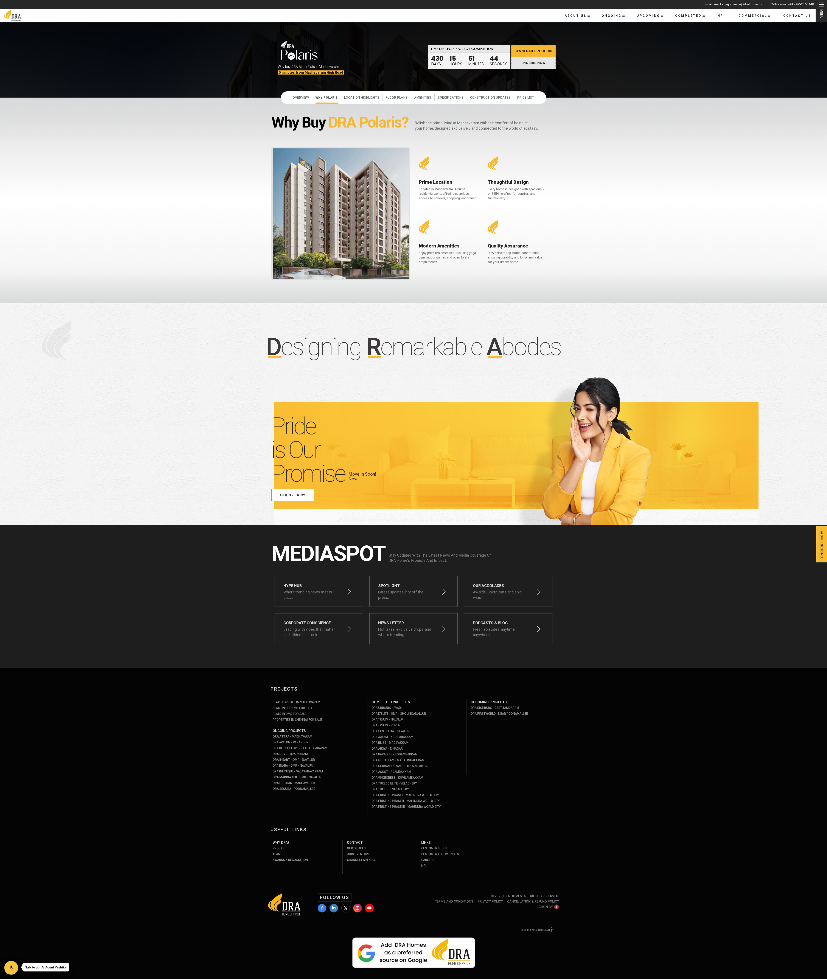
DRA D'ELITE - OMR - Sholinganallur (399, 713)
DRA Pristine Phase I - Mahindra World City (405, 795)
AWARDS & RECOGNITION (290, 860)
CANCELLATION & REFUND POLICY (533, 901)
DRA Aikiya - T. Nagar (387, 748)
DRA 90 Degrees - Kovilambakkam (397, 777)
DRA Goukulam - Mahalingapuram (398, 760)
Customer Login (434, 848)
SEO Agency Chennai (536, 930)
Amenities (422, 97)
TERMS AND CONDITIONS (454, 901)
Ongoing (612, 15)
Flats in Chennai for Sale (293, 708)
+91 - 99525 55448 (801, 4)
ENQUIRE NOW (533, 63)
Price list (525, 97)
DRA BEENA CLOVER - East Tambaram (300, 748)
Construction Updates (490, 97)
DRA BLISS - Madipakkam (390, 742)
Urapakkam (290, 754)
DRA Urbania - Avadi (387, 708)
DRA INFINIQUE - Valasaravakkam (298, 771)
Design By (544, 907)
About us (576, 15)
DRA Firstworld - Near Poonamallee (499, 713)
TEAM (277, 854)
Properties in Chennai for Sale (297, 719)
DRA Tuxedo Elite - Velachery (394, 783)
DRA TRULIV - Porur (386, 725)
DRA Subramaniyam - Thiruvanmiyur (399, 766)
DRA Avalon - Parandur (290, 742)
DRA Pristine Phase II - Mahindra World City (406, 801)
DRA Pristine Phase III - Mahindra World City (406, 806)
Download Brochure (533, 51)
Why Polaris (327, 97)
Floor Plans (397, 97)
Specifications (451, 97)
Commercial (752, 15)
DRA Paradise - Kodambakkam (395, 754)
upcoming (648, 15)
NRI (721, 15)
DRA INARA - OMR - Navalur (293, 765)
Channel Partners (361, 860)
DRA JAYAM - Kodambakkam (392, 737)
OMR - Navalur (294, 759)
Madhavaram (292, 736)
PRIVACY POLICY (490, 901)
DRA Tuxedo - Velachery (390, 789)
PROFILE (278, 848)
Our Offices (356, 848)
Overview (301, 97)
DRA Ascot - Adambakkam (391, 772)
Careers (427, 860)
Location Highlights (361, 97)
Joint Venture (358, 854)
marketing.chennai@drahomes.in (738, 4)
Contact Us (797, 15)
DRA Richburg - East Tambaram (495, 708)
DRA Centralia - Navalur (390, 731)
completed (688, 15)
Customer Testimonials (440, 854)
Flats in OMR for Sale (289, 714)
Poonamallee (294, 789)
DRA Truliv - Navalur (388, 719)
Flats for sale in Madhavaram (296, 702)
